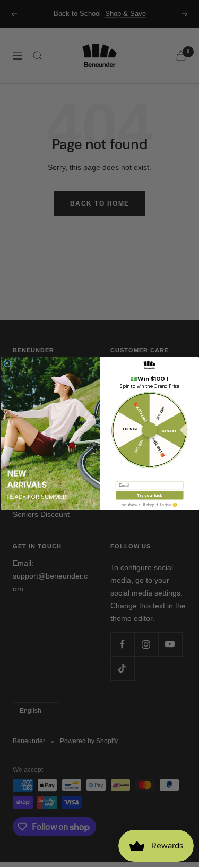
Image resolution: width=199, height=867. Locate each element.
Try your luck (149, 495)
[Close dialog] (7, 363)
